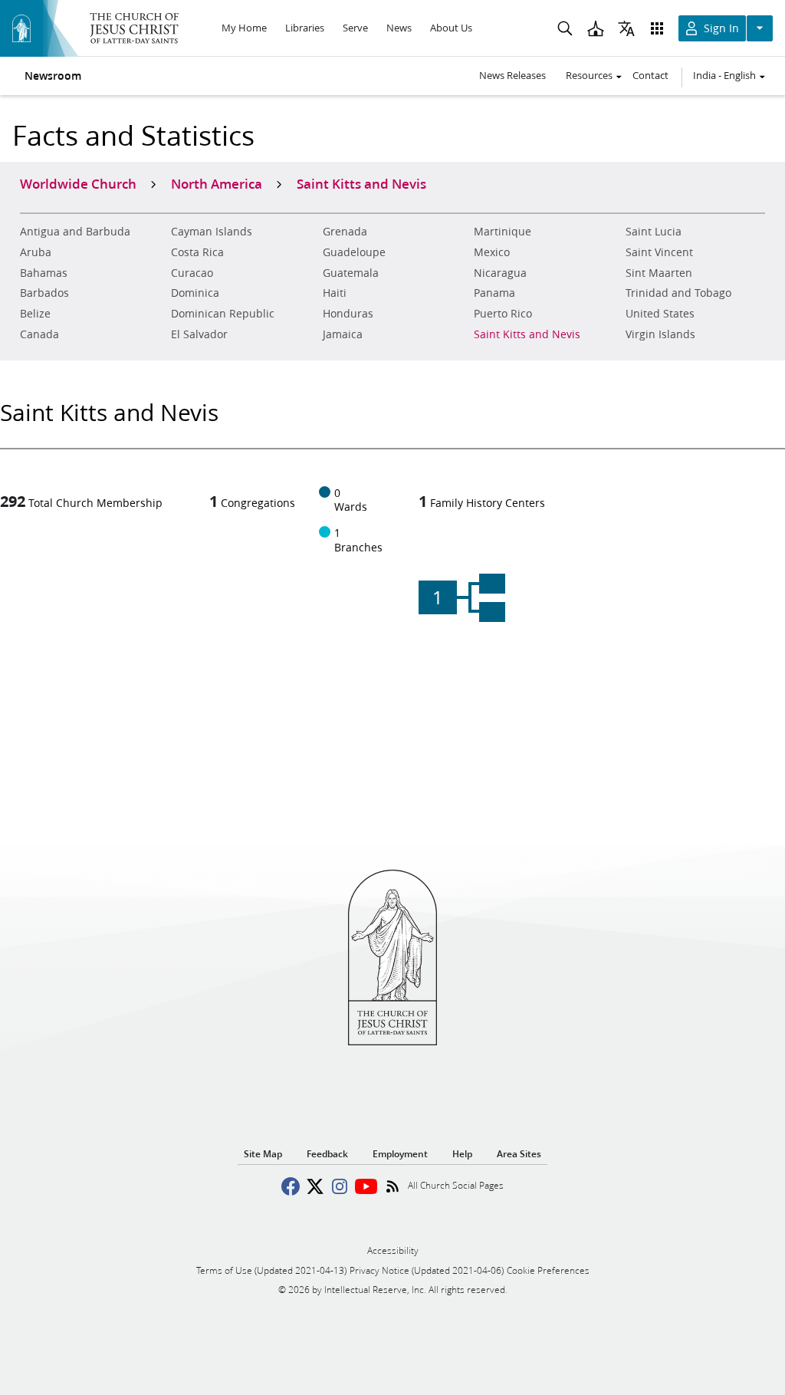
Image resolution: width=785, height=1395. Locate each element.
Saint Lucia (654, 231)
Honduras (348, 313)
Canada (39, 334)
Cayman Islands (211, 231)
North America (216, 183)
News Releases (512, 75)
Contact (650, 75)
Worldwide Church (78, 183)
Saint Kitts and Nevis (527, 334)
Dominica (195, 293)
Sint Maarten (659, 273)
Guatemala (351, 273)
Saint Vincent (659, 252)
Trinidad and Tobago (678, 293)
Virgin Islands (660, 334)
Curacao (192, 273)
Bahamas (43, 273)
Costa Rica (197, 252)
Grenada (345, 231)
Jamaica (343, 334)
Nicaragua (500, 273)
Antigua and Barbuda (75, 231)
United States (660, 313)
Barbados (44, 293)
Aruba (35, 252)
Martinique (502, 231)
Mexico (492, 252)
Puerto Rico (503, 313)
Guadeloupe (354, 252)
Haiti (335, 293)
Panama (494, 293)
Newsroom (53, 76)
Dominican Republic (222, 313)
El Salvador (199, 334)
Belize (35, 313)
